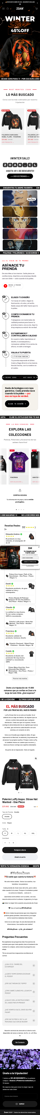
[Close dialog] (39, 547)
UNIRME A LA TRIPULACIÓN (30, 562)
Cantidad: (5, 838)
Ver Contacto (20, 1042)
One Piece (31, 199)
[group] (20, 41)
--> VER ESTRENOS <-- (20, 176)
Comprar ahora (20, 850)
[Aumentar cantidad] (13, 843)
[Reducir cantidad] (5, 843)
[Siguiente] (37, 3)
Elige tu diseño (17, 403)
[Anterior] (2, 3)
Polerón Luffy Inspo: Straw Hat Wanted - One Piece (20, 800)
